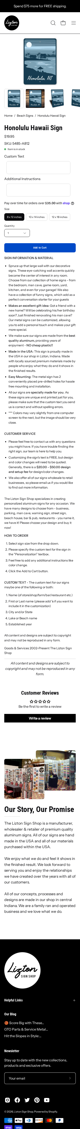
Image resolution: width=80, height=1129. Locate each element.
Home (8, 116)
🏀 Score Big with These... (24, 1023)
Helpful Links (13, 1000)
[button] (53, 23)
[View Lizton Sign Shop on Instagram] (7, 1100)
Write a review (40, 718)
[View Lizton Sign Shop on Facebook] (17, 1100)
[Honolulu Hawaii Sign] (13, 98)
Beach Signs (25, 116)
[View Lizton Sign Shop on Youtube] (47, 1100)
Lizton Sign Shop (23, 1111)
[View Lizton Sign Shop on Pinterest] (37, 1100)
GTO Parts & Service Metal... (26, 1029)
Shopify (52, 1111)
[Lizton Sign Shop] (11, 22)
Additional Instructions (22, 179)
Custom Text (14, 156)
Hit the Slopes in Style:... (22, 1036)
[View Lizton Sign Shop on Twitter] (27, 1100)
